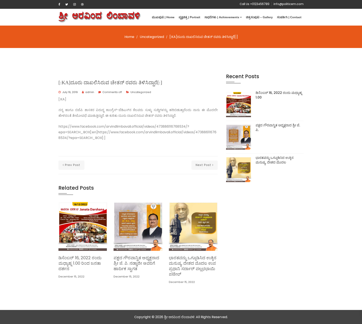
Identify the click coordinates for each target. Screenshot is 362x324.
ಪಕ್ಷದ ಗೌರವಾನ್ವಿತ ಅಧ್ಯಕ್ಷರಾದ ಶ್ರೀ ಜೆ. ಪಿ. (278, 127)
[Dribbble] (82, 4)
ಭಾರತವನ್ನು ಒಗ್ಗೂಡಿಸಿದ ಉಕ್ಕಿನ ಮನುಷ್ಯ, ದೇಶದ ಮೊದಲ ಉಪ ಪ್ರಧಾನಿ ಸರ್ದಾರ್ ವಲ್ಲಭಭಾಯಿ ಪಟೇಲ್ (192, 266)
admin (89, 92)
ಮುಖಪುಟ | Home (163, 17)
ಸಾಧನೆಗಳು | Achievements (221, 17)
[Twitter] (66, 4)
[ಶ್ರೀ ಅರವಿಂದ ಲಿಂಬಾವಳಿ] (99, 17)
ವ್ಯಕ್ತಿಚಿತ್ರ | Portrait (189, 17)
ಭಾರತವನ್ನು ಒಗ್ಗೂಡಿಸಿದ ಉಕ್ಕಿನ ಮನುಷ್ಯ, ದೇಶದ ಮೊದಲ (274, 160)
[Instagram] (74, 4)
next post (203, 165)
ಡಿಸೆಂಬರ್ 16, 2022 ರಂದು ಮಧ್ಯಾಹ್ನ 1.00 (279, 95)
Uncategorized (152, 36)
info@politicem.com (289, 4)
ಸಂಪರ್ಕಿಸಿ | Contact (289, 17)
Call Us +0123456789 (254, 4)
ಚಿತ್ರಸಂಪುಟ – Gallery (259, 17)
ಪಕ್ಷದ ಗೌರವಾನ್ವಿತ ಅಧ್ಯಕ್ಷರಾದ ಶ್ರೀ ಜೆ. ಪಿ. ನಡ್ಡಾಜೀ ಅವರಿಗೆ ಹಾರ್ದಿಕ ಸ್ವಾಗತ (136, 263)
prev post (72, 165)
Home (129, 36)
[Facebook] (59, 4)
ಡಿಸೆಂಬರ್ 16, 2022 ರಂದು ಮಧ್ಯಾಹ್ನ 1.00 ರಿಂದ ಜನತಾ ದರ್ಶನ (80, 263)
